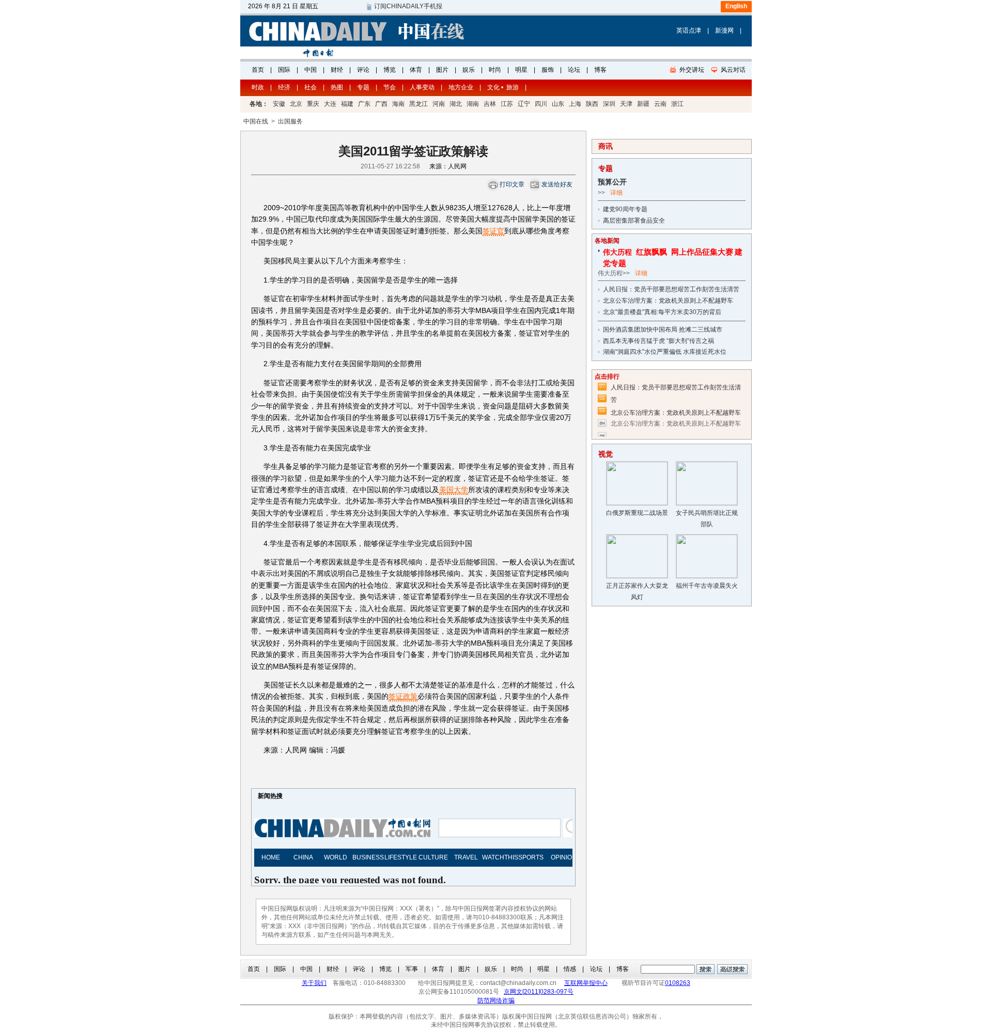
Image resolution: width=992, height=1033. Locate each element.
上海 (575, 103)
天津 (626, 103)
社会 (310, 87)
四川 (541, 103)
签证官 (493, 231)
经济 (284, 87)
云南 (660, 103)
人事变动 (422, 87)
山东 (558, 103)
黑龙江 (418, 103)
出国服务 (290, 121)
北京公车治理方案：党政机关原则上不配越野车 (668, 300)
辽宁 (524, 103)
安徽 (279, 103)
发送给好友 (556, 184)
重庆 (313, 103)
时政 (258, 87)
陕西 (592, 103)
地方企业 (460, 87)
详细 (616, 192)
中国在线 (255, 121)
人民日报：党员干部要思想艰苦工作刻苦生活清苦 (671, 289)
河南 (438, 103)
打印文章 (512, 184)
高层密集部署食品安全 (634, 220)
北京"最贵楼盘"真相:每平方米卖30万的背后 (662, 312)
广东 (364, 103)
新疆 (643, 103)
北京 (296, 103)
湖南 (473, 103)
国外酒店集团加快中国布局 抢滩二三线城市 (662, 329)
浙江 (677, 103)
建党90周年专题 (625, 209)
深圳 (609, 103)
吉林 (490, 103)
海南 (398, 103)
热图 (337, 87)
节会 (389, 87)
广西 (381, 103)
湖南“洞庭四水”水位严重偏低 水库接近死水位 (664, 351)
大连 (330, 103)
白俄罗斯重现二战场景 (637, 512)
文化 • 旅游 (503, 87)
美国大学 (453, 490)
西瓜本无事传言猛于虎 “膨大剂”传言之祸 (658, 341)
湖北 (456, 103)
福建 (347, 103)
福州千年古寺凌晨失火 (707, 585)
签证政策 (403, 696)
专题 (363, 87)
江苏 (507, 103)
